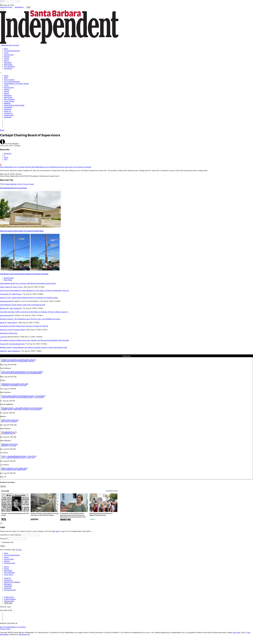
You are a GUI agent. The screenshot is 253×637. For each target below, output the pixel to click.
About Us (7, 111)
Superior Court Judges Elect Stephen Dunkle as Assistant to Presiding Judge (29, 298)
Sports (6, 61)
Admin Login (8, 603)
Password (3, 539)
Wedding (7, 103)
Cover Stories (9, 101)
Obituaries (8, 63)
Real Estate (8, 65)
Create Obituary (10, 599)
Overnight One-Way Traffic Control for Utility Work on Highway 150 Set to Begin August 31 (34, 312)
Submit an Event (6, 7)
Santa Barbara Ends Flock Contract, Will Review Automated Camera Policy (28, 283)
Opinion (7, 57)
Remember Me (7, 542)
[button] (15, 507)
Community (4, 294)
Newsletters (19, 7)
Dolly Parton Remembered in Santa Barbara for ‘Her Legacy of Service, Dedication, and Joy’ (34, 290)
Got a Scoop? (14, 45)
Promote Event (9, 563)
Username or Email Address (10, 535)
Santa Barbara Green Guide (14, 105)
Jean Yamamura (15, 308)
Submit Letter (9, 601)
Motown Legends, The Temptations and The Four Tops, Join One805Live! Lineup (30, 319)
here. (20, 550)
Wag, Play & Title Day (9, 421)
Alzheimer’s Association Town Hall (14, 385)
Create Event (9, 115)
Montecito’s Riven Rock (8, 333)
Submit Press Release (12, 582)
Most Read (8, 280)
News (6, 49)
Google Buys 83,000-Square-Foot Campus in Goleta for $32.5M (24, 326)
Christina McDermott (17, 344)
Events (6, 59)
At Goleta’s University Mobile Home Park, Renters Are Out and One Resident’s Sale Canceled (34, 340)
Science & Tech (6, 330)
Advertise (7, 109)
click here (236, 632)
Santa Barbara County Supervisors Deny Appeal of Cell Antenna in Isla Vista (24, 274)
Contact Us (8, 113)
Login (28, 7)
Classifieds (8, 68)
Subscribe (5, 45)
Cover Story (8, 575)
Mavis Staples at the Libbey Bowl (13, 470)
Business (3, 308)
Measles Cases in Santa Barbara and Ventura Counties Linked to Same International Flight (33, 347)
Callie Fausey (16, 294)
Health (2, 351)
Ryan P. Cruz (17, 287)
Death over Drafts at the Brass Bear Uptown (17, 361)
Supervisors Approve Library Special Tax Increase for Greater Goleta (22, 231)
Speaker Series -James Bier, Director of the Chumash (21, 409)
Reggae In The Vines (8, 445)
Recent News (9, 278)
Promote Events (10, 590)
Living (6, 53)
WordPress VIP (24, 634)
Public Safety (5, 287)
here (57, 531)
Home (6, 76)
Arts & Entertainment (12, 51)
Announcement (6, 301)
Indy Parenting (9, 67)
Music (2, 322)
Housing (3, 344)
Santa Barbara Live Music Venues (16, 84)
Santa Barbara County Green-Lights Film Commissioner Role (22, 305)
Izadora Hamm (19, 330)
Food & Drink (9, 55)
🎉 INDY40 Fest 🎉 (8, 433)
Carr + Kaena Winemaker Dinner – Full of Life (18, 458)
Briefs (2, 130)
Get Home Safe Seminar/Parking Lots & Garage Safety (21, 373)
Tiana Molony (12, 322)
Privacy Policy (5, 629)
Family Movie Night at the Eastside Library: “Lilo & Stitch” (22, 397)
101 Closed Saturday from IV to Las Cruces (13, 188)
